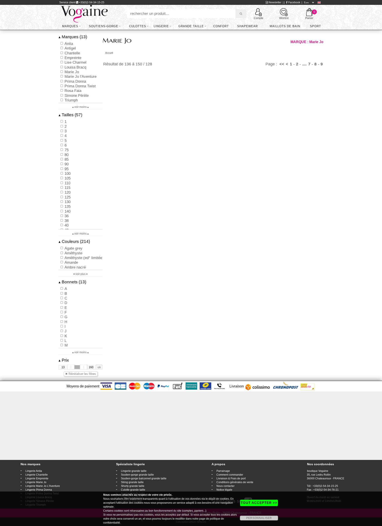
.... (304, 64)
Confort (221, 26)
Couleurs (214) (74, 241)
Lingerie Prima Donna (38, 489)
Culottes (137, 26)
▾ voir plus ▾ (80, 274)
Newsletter (274, 2)
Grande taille (191, 26)
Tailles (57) (70, 114)
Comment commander (229, 474)
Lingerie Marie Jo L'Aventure (42, 486)
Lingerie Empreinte (36, 478)
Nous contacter (225, 486)
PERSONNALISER (259, 518)
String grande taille (132, 482)
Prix (64, 360)
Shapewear (247, 26)
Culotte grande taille (133, 489)
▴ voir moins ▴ (80, 107)
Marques (70, 26)
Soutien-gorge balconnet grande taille (143, 478)
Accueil (109, 52)
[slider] (70, 367)
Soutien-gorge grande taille (137, 474)
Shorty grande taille (132, 486)
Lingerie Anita (33, 471)
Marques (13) (73, 36)
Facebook (294, 2)
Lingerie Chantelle (36, 474)
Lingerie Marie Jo (35, 482)
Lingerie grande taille (134, 471)
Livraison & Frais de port (231, 478)
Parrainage (223, 471)
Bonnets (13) (72, 282)
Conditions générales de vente (234, 482)
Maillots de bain (285, 26)
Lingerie (161, 26)
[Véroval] (84, 13)
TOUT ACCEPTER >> (259, 503)
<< (281, 64)
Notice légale (224, 489)
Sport (315, 26)
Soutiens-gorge (103, 26)
